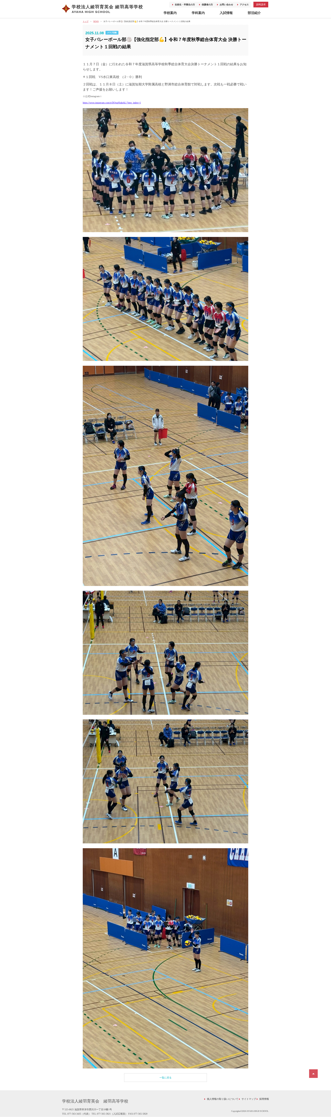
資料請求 (261, 4)
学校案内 (170, 13)
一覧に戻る (165, 1077)
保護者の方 (207, 4)
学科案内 (198, 13)
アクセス (244, 4)
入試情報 (226, 13)
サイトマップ (249, 1099)
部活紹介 (254, 13)
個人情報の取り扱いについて (222, 1099)
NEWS (96, 21)
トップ (85, 21)
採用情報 (264, 1099)
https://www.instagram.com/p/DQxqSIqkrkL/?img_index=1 (112, 102)
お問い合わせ (226, 4)
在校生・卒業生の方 (185, 4)
